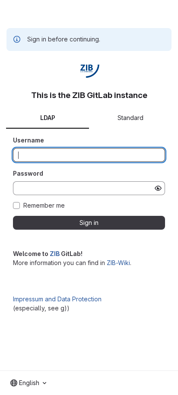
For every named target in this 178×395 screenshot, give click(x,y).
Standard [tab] (130, 117)
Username (28, 140)
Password (28, 173)
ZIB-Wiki (118, 262)
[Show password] (158, 188)
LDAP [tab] (47, 117)
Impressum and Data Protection (57, 299)
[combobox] (28, 383)
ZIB (55, 253)
